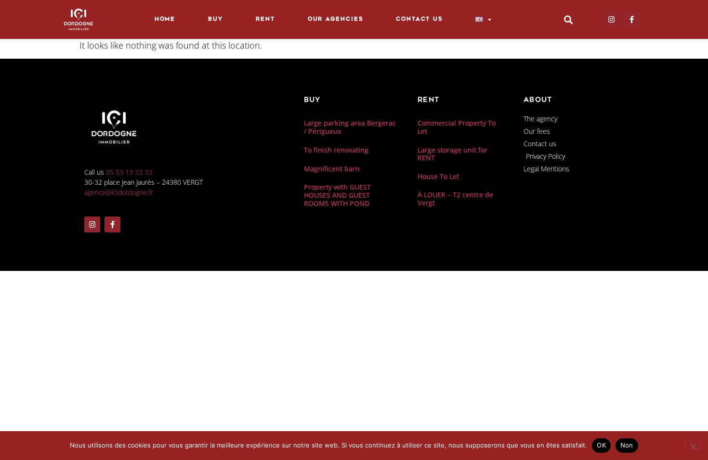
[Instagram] (611, 19)
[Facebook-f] (632, 19)
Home (165, 19)
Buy (215, 19)
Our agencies (336, 19)
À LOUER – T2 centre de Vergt (455, 198)
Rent (265, 19)
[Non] (692, 445)
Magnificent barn (332, 168)
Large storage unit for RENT (452, 154)
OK (601, 445)
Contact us (419, 19)
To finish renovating (336, 149)
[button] (568, 19)
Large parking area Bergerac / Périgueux (350, 127)
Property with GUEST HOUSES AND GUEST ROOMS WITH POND (337, 195)
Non (626, 445)
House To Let (438, 176)
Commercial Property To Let (457, 127)
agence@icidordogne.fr (118, 192)
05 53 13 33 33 (129, 172)
